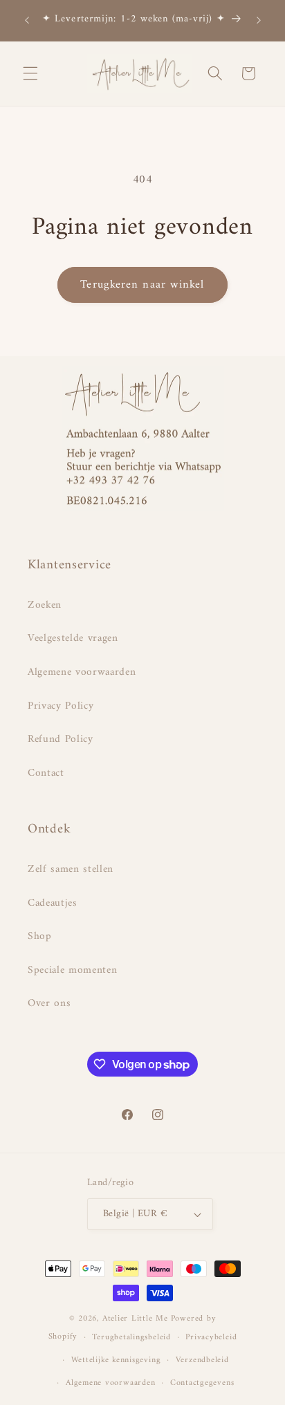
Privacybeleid (211, 1337)
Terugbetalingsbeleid (131, 1337)
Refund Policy (60, 739)
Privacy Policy (60, 706)
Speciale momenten (72, 970)
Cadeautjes (52, 903)
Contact (46, 773)
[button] (30, 73)
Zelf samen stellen (70, 869)
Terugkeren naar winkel (142, 285)
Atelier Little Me (135, 1318)
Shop (40, 936)
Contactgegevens (202, 1382)
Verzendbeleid (202, 1360)
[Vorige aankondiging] (27, 20)
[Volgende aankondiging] (258, 20)
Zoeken (45, 605)
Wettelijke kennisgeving (116, 1360)
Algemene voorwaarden (82, 672)
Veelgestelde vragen (73, 638)
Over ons (49, 1003)
